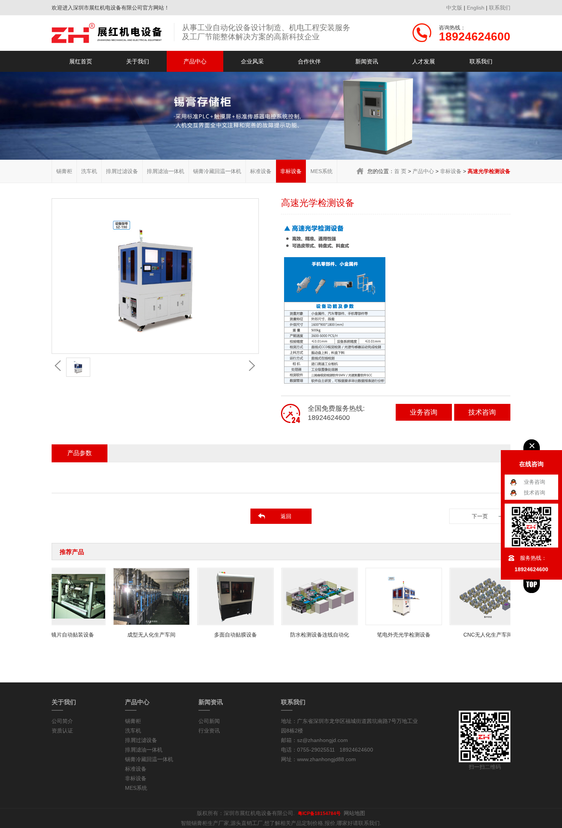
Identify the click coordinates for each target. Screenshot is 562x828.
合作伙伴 (309, 61)
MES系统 (321, 171)
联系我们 (499, 8)
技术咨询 (482, 412)
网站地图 (354, 813)
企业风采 (252, 61)
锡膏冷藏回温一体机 (217, 171)
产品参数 (79, 453)
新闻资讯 (366, 61)
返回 (286, 516)
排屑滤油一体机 (165, 171)
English (475, 8)
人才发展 (423, 61)
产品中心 (195, 61)
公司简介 (62, 721)
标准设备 (260, 171)
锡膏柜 (64, 171)
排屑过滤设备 (122, 171)
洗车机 (89, 171)
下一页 (480, 516)
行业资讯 (209, 731)
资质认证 (62, 731)
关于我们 (137, 61)
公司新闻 (209, 721)
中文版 (454, 8)
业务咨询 (423, 412)
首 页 (400, 171)
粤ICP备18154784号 (319, 813)
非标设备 (291, 171)
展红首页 (80, 61)
